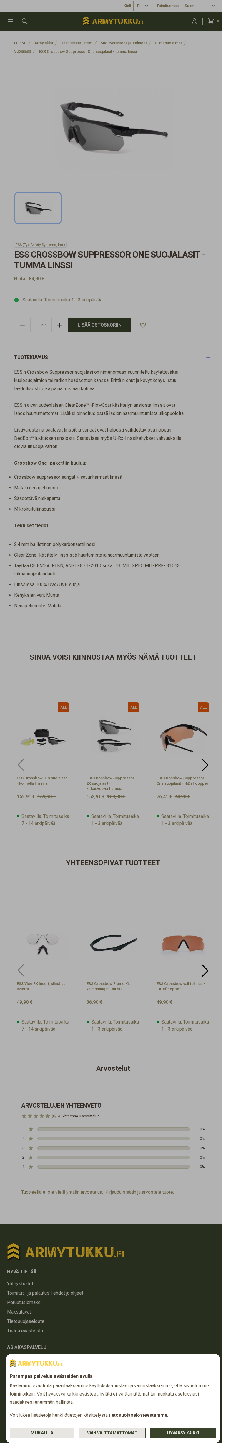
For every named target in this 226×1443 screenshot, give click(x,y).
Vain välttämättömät (112, 1433)
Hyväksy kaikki (183, 1433)
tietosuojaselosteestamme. (138, 1415)
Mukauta (42, 1433)
